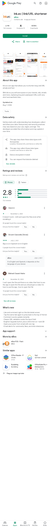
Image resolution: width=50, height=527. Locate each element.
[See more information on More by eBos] (46, 336)
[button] (24, 28)
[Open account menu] (46, 3)
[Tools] (7, 111)
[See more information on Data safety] (46, 117)
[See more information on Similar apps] (46, 350)
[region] (25, 26)
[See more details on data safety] (10, 164)
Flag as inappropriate (13, 373)
